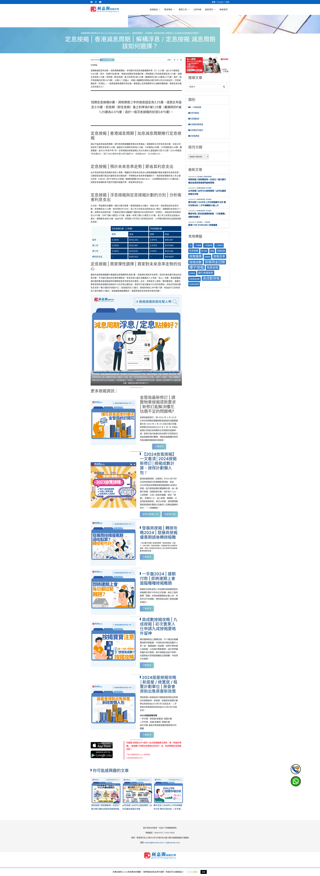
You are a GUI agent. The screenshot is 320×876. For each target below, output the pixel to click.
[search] (205, 86)
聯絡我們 (224, 9)
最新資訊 (209, 9)
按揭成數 (195, 262)
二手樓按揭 (219, 245)
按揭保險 (221, 251)
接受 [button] (203, 872)
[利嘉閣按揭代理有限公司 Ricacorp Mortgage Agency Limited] (105, 9)
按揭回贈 (207, 257)
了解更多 (159, 446)
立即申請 (197, 9)
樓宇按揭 (196, 267)
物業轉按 (192, 273)
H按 (190, 245)
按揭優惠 (195, 256)
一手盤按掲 (208, 245)
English (221, 2)
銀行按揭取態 (205, 272)
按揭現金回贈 (215, 262)
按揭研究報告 (197, 130)
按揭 (212, 251)
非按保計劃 (169, 514)
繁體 (213, 2)
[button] (207, 65)
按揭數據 (195, 118)
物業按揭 (212, 267)
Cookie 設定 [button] (192, 872)
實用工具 (183, 9)
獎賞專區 (168, 9)
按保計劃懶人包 (150, 514)
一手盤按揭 (196, 107)
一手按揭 (198, 245)
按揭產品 (154, 9)
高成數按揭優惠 (194, 284)
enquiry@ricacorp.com (154, 842)
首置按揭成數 (194, 279)
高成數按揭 (211, 278)
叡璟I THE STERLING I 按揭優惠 (202, 225)
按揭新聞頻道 (107, 60)
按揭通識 (195, 136)
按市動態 (195, 113)
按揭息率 (219, 256)
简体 (227, 2)
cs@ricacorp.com (172, 842)
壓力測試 (204, 251)
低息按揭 (193, 250)
